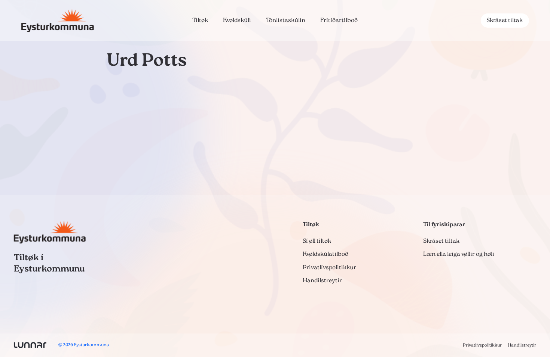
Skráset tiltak (504, 21)
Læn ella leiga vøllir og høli (458, 254)
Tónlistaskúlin (285, 21)
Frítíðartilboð (339, 21)
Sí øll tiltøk (317, 241)
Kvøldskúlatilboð (325, 254)
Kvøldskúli (237, 21)
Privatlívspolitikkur (329, 268)
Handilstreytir (322, 281)
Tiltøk (200, 21)
